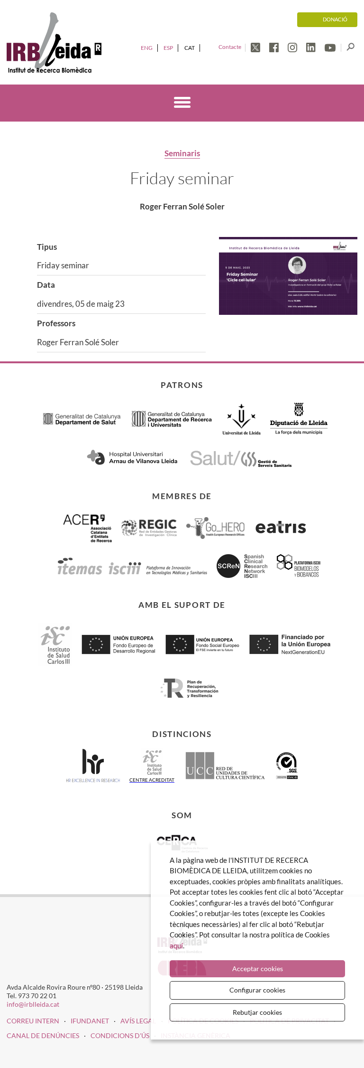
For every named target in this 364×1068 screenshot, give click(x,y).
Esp (168, 47)
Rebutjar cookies (257, 1012)
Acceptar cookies (257, 968)
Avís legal (138, 1021)
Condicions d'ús (120, 1035)
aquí (176, 945)
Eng (147, 47)
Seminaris (182, 153)
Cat (189, 47)
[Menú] (182, 104)
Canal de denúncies (43, 1035)
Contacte (229, 46)
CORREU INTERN (33, 1021)
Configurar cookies (257, 990)
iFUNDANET (90, 1021)
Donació (335, 19)
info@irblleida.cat (33, 1004)
